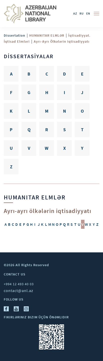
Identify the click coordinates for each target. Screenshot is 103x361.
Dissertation (14, 35)
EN (88, 13)
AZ (75, 13)
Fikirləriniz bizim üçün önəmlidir (36, 317)
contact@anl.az (18, 290)
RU (82, 13)
